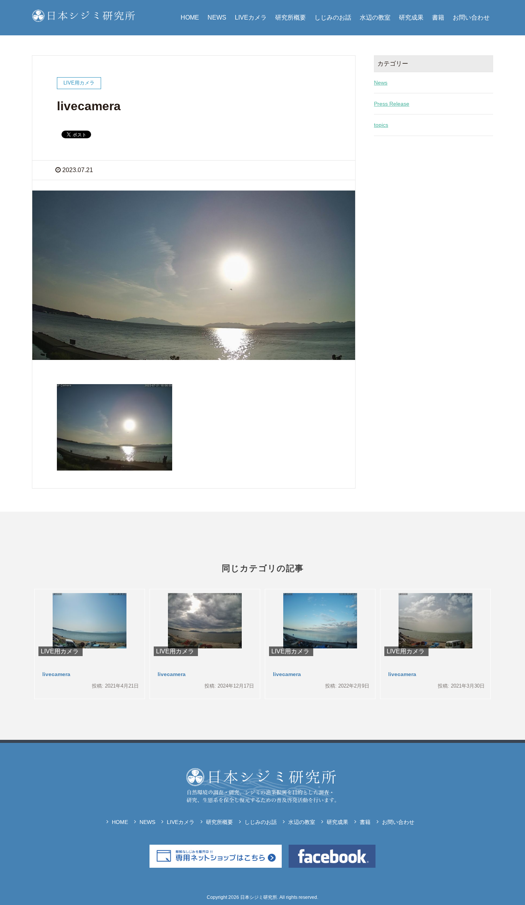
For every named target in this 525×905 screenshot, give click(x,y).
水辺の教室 (375, 17)
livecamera (56, 674)
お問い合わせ (471, 17)
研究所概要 (290, 17)
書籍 (438, 17)
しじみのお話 (332, 17)
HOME (190, 17)
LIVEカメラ (251, 17)
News (380, 83)
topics (381, 125)
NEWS (217, 17)
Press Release (391, 104)
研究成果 (411, 17)
